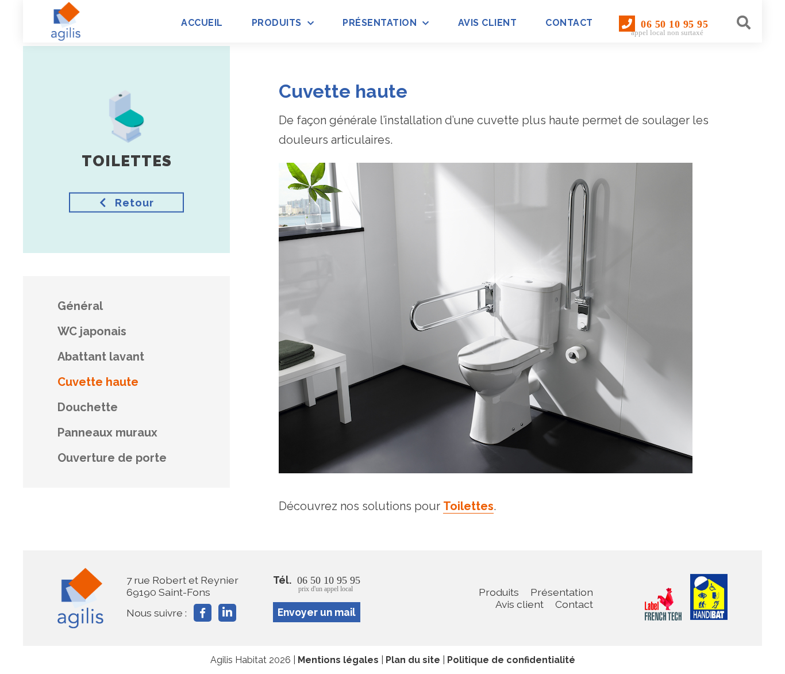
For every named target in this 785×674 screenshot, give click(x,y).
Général (80, 306)
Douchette (87, 407)
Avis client (487, 22)
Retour (133, 203)
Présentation (380, 22)
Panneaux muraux (107, 432)
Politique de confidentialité (511, 659)
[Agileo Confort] (66, 21)
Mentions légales (338, 659)
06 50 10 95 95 (669, 27)
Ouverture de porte (112, 458)
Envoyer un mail (317, 612)
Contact (569, 22)
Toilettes (468, 506)
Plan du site (413, 659)
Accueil (202, 22)
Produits (277, 22)
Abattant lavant (100, 356)
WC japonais (91, 331)
